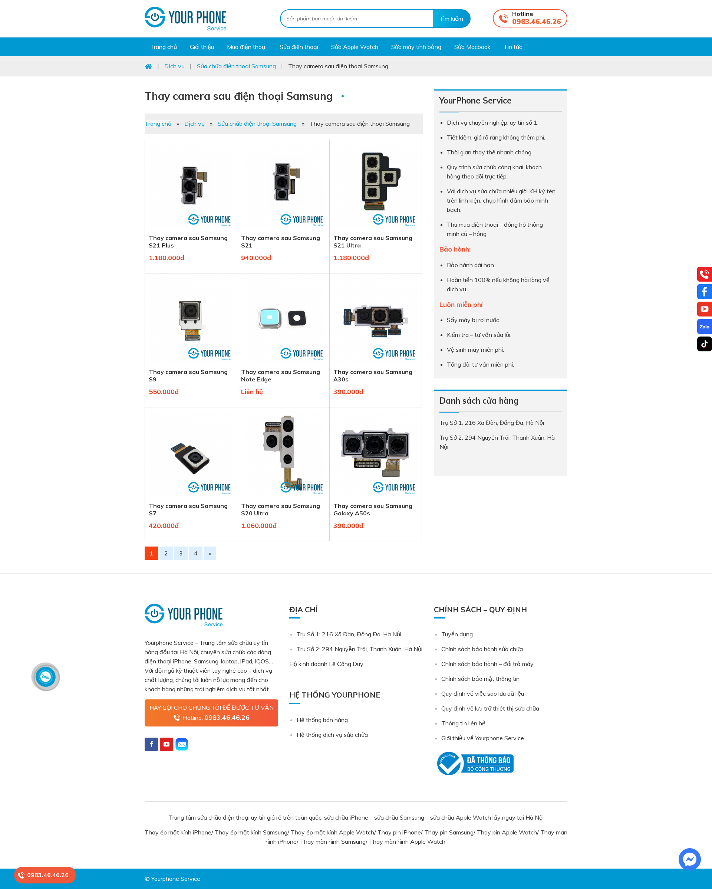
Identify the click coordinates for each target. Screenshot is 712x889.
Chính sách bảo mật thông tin (480, 678)
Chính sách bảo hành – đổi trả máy (487, 663)
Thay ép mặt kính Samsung (251, 832)
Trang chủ (158, 123)
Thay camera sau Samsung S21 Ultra (372, 241)
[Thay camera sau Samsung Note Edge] (283, 363)
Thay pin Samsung (449, 832)
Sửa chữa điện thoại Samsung (257, 123)
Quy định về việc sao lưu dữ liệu (482, 693)
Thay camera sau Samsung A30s (372, 375)
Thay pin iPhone (399, 832)
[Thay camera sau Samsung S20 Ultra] (283, 497)
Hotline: (216, 717)
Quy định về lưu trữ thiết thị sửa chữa (490, 708)
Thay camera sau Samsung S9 (188, 375)
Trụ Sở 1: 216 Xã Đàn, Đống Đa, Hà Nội (349, 634)
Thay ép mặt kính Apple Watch (332, 832)
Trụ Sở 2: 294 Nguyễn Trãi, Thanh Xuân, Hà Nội (359, 649)
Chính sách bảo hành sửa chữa (482, 649)
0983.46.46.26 (536, 21)
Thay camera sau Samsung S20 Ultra (280, 509)
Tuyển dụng (457, 634)
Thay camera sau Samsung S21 (280, 241)
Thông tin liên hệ (463, 723)
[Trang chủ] (148, 66)
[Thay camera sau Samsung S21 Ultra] (375, 229)
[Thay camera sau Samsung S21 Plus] (191, 229)
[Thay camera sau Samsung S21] (283, 229)
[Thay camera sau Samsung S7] (191, 497)
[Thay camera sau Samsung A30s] (375, 363)
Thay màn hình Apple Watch (408, 841)
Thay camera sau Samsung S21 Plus (188, 241)
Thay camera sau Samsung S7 (188, 509)
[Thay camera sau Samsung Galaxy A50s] (375, 497)
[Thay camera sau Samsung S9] (191, 363)
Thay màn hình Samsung (333, 841)
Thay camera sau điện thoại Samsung (239, 95)
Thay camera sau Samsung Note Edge (280, 375)
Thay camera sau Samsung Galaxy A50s (372, 509)
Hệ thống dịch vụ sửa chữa (332, 734)
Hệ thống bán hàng (322, 720)
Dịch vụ (194, 123)
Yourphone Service (185, 18)
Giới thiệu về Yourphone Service (482, 738)
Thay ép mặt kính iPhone (178, 832)
